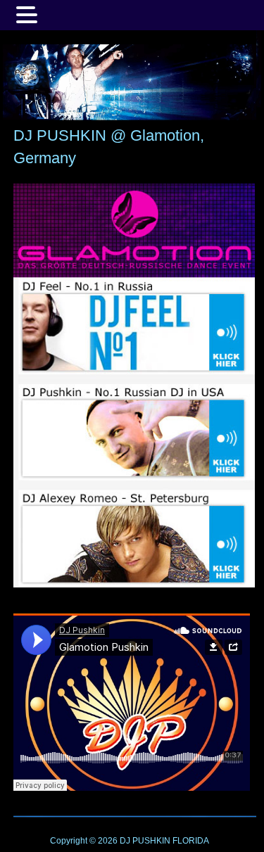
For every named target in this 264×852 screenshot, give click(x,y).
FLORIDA (190, 841)
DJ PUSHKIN (144, 841)
